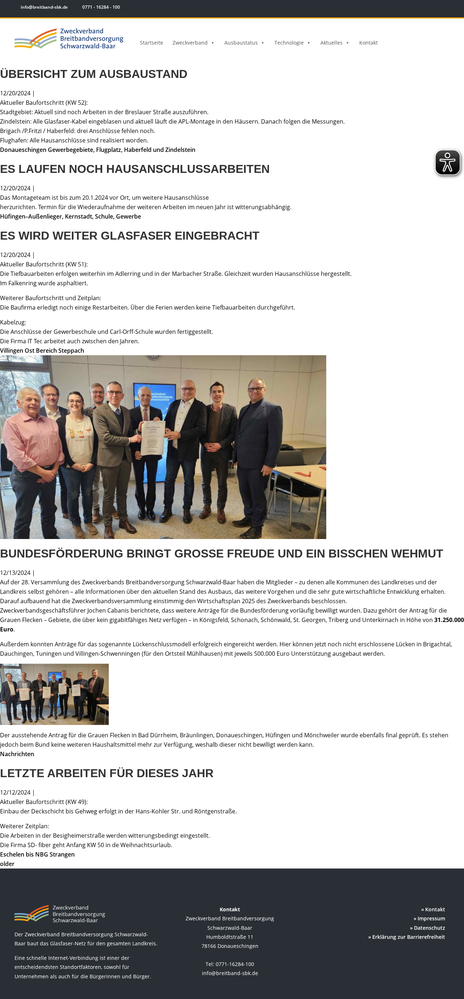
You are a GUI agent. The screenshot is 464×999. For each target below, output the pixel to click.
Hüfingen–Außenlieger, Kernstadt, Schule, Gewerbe (70, 216)
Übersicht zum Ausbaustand (93, 73)
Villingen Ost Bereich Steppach (42, 351)
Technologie (289, 42)
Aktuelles (331, 42)
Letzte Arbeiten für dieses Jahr (107, 773)
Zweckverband (190, 42)
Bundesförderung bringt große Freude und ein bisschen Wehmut (221, 553)
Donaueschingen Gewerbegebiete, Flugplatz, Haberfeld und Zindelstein (97, 150)
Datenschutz (429, 927)
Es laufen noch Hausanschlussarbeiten (135, 168)
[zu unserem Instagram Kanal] (435, 8)
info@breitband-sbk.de (44, 7)
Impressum (431, 918)
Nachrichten (17, 754)
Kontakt (368, 42)
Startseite (151, 42)
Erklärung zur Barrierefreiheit (408, 936)
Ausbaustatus (241, 42)
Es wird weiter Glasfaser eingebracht (130, 235)
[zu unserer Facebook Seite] (424, 8)
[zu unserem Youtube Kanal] (445, 8)
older (7, 864)
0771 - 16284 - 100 (100, 7)
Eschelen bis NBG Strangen (37, 854)
